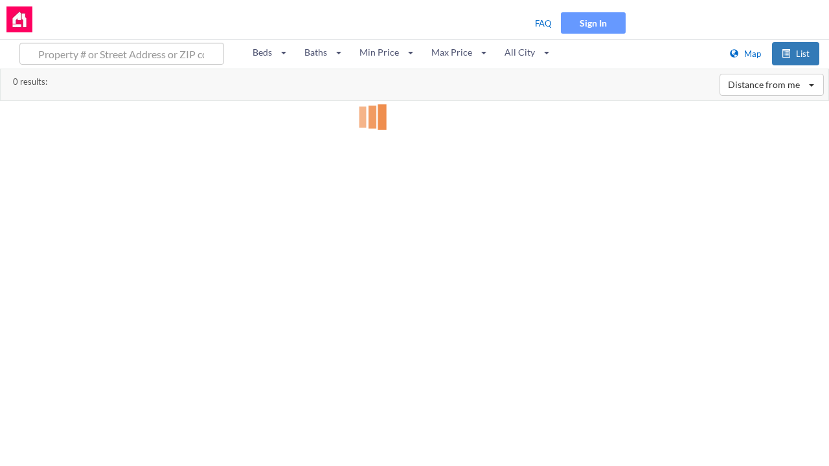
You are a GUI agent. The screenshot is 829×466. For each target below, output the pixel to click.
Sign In (593, 22)
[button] (270, 52)
